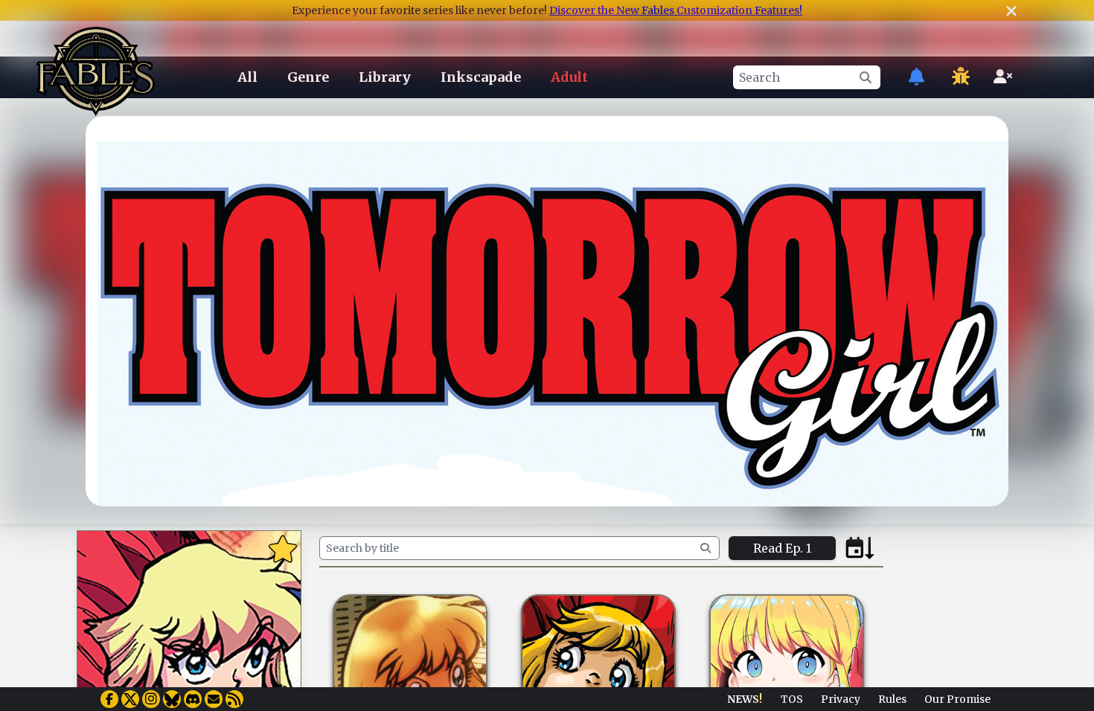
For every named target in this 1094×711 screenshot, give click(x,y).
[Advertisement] (547, 646)
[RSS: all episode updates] (234, 699)
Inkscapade (481, 77)
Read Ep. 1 (782, 548)
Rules (892, 699)
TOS (792, 699)
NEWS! (744, 699)
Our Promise (957, 699)
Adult (569, 77)
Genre (308, 77)
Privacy (840, 699)
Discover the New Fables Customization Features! (675, 10)
